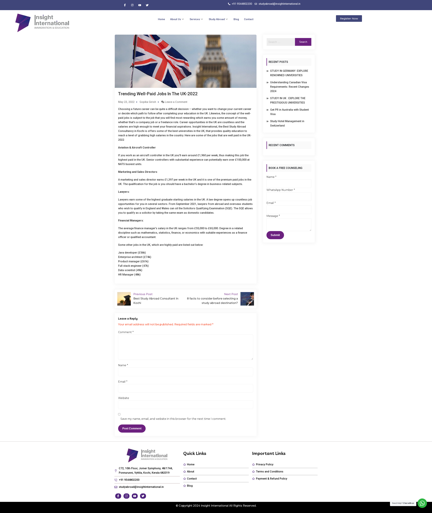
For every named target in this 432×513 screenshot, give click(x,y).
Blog (236, 19)
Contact (248, 19)
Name (123, 365)
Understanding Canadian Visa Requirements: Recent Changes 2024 (289, 87)
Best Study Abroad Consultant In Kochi (155, 299)
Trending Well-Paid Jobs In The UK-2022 (158, 93)
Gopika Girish (148, 102)
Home (161, 19)
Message (273, 216)
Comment (126, 332)
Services (195, 19)
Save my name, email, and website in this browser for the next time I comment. (173, 418)
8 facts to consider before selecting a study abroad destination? (212, 299)
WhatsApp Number (280, 190)
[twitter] (147, 5)
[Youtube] (139, 5)
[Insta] (132, 5)
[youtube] (135, 496)
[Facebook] (124, 5)
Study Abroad (217, 19)
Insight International (214, 505)
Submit (275, 235)
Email (122, 381)
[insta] (126, 496)
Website (123, 398)
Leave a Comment (176, 102)
